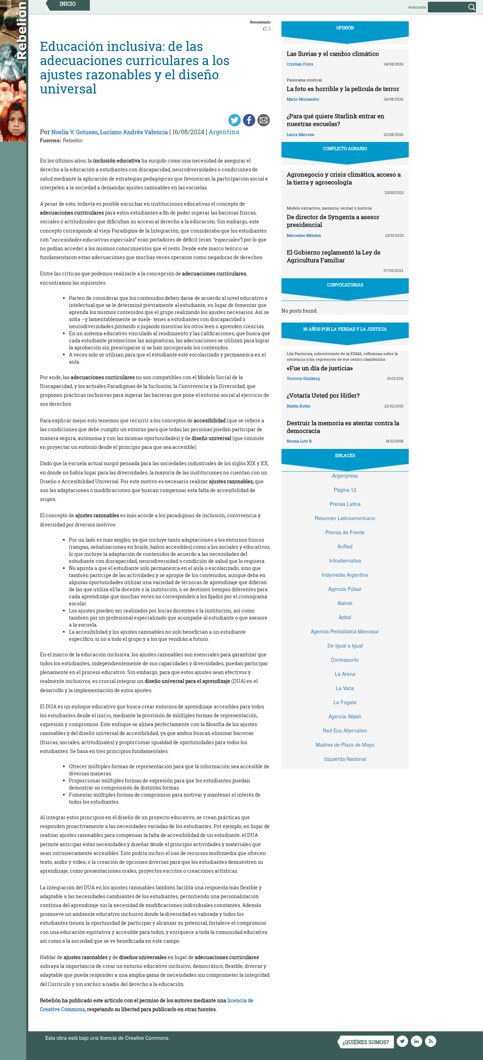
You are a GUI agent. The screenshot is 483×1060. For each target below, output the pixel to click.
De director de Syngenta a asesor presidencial (333, 221)
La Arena (345, 673)
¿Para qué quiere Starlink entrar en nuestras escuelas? (335, 120)
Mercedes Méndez (304, 235)
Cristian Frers (300, 64)
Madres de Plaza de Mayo (345, 744)
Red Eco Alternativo (345, 730)
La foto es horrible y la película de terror (343, 89)
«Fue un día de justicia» (320, 368)
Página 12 (345, 489)
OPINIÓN (345, 27)
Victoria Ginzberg (303, 378)
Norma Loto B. (300, 441)
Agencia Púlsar (345, 588)
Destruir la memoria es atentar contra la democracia (343, 427)
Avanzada (417, 7)
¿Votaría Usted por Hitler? (323, 395)
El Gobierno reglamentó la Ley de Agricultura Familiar (333, 256)
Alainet (345, 602)
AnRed (345, 546)
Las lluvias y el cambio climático (333, 54)
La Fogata (344, 702)
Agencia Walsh (344, 716)
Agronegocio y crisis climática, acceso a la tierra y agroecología (344, 178)
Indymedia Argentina (345, 574)
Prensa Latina (345, 503)
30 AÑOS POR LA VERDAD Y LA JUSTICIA (345, 329)
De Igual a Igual (345, 645)
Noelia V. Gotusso (74, 132)
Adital (345, 617)
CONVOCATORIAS (345, 284)
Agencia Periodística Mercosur (345, 631)
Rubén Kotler (299, 406)
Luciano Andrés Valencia (134, 132)
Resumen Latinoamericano (345, 518)
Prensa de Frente (345, 532)
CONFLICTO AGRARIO (345, 148)
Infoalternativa (345, 560)
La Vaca (345, 687)
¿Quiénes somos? (366, 1042)
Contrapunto (345, 659)
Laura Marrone (300, 134)
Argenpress (345, 475)
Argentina (224, 131)
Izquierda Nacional (345, 758)
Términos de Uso (190, 1037)
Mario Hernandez (303, 99)
